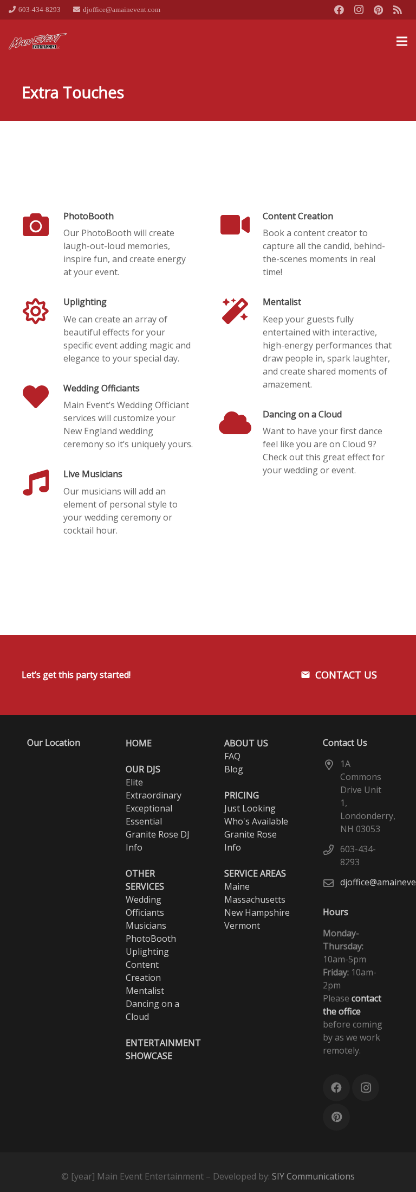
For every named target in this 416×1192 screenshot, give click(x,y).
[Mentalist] (242, 311)
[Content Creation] (242, 225)
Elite (134, 782)
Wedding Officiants (101, 388)
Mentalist (282, 302)
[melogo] (38, 41)
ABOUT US (246, 743)
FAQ (232, 756)
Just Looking (250, 808)
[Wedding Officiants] (42, 397)
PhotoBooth (88, 216)
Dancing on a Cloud (302, 414)
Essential (144, 821)
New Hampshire (257, 912)
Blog (233, 769)
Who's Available (256, 821)
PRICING (241, 795)
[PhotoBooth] (42, 225)
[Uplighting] (42, 311)
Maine (237, 886)
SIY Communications (313, 1176)
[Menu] (401, 41)
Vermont (242, 925)
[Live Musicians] (42, 483)
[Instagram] (358, 10)
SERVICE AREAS (255, 873)
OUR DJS (143, 769)
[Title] (397, 10)
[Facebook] (339, 10)
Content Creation (298, 216)
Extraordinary (153, 795)
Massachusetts (254, 899)
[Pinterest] (378, 10)
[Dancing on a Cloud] (242, 423)
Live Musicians (92, 474)
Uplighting (85, 302)
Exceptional (149, 808)
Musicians (146, 925)
